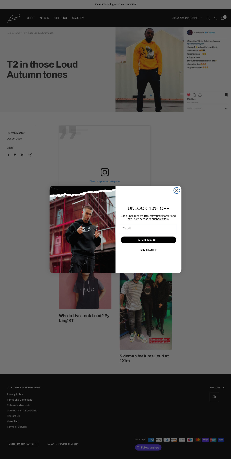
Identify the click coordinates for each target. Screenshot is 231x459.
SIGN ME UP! (148, 239)
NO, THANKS (149, 250)
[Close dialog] (177, 190)
